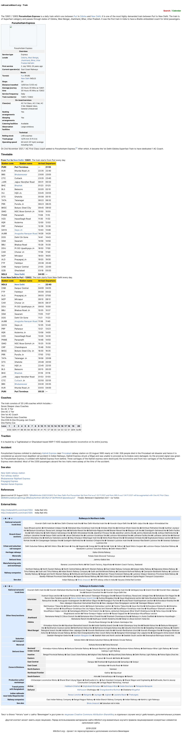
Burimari (117, 690)
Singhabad (87, 686)
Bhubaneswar (21, 174)
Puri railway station (10, 475)
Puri (75, 16)
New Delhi (96, 16)
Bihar (33, 60)
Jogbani (107, 695)
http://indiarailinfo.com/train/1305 (17, 512)
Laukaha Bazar (120, 695)
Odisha (83, 16)
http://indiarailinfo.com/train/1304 (17, 510)
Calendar (176, 10)
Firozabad (66, 453)
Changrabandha (106, 690)
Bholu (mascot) (84, 580)
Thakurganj (133, 695)
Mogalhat (136, 690)
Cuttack (18, 380)
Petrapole (140, 686)
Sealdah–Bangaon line (83, 635)
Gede (122, 686)
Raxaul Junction (74, 695)
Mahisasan (81, 690)
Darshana (129, 686)
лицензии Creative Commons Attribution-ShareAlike (89, 714)
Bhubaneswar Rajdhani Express (15, 478)
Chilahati (76, 686)
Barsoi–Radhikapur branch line (83, 598)
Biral (115, 686)
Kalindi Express (49, 453)
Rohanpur (97, 686)
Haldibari (68, 686)
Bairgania (87, 695)
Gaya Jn (18, 230)
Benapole (148, 686)
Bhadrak (18, 185)
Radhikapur (108, 686)
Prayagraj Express (9, 481)
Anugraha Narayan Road (26, 233)
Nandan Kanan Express (12, 484)
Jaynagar (98, 695)
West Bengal (33, 58)
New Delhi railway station (13, 473)
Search (166, 10)
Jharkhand (25, 60)
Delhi (32, 63)
